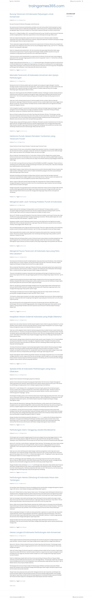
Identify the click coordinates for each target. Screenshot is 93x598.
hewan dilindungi (23, 527)
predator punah (23, 245)
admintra (23, 20)
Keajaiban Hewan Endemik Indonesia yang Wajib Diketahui (36, 316)
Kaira (18, 597)
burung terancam (23, 70)
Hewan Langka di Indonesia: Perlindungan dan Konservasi (35, 532)
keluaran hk (30, 465)
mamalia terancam (23, 131)
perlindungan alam (23, 472)
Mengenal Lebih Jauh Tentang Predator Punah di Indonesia (36, 202)
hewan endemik (23, 363)
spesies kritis (22, 424)
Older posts (12, 585)
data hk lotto (31, 62)
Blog (15, 70)
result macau (69, 16)
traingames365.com (46, 5)
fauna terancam (23, 311)
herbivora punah (23, 196)
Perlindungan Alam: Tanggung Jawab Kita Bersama (32, 430)
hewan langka (22, 581)
